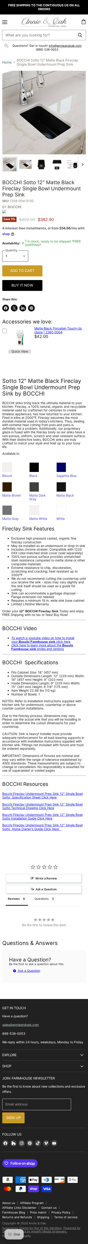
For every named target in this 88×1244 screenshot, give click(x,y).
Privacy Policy (60, 1212)
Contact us (49, 1207)
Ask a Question (28, 971)
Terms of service (66, 1217)
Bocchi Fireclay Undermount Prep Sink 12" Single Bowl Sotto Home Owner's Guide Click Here (42, 827)
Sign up (13, 1118)
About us (8, 1203)
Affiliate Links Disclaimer (19, 1207)
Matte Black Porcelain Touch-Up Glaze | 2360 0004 (58, 330)
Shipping (43, 1217)
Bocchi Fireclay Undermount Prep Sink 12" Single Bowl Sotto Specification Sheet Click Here (42, 795)
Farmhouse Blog (13, 1212)
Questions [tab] (42, 899)
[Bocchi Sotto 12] (9, 164)
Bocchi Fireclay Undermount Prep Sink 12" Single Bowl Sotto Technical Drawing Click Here (42, 806)
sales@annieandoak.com (20, 1025)
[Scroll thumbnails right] (81, 164)
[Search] (80, 35)
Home (7, 62)
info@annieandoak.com (65, 45)
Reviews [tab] (14, 899)
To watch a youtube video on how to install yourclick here (42, 639)
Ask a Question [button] (46, 889)
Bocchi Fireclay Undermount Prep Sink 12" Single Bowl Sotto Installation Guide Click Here (42, 816)
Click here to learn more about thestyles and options (42, 647)
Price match (38, 1212)
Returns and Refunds (17, 1217)
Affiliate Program (32, 1203)
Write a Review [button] (46, 878)
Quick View (20, 351)
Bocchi (14, 207)
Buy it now (22, 285)
